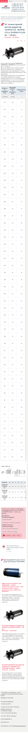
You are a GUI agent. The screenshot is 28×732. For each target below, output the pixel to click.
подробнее (5, 602)
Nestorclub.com (22, 726)
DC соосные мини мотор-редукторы (14, 16)
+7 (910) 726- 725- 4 (17, 6)
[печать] (21, 41)
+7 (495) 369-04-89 (7, 519)
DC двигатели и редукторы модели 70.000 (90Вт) (13, 17)
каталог (4, 1)
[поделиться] (17, 41)
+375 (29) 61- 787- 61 (17, 9)
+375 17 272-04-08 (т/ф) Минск (10, 528)
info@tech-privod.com (18, 11)
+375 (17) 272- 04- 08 (17, 7)
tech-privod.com (5, 722)
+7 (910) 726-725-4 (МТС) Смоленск (11, 522)
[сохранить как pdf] (24, 41)
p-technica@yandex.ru (6, 719)
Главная (3, 16)
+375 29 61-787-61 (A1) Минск (10, 531)
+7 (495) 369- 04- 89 (17, 4)
